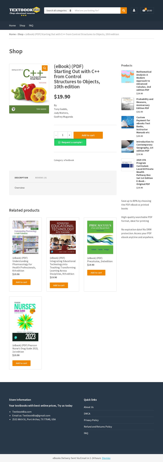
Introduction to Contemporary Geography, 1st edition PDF (145, 146)
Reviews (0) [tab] (41, 177)
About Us (89, 407)
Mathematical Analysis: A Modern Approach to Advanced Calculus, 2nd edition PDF (143, 80)
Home (12, 25)
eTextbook (69, 160)
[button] (45, 68)
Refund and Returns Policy (98, 426)
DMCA (87, 413)
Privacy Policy (91, 420)
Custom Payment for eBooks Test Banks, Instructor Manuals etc (143, 125)
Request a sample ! (72, 142)
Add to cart (88, 135)
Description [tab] (21, 177)
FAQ (31, 25)
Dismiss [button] (106, 458)
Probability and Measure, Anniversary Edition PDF (144, 104)
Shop (22, 25)
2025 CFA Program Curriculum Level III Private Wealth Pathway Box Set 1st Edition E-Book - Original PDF (144, 172)
